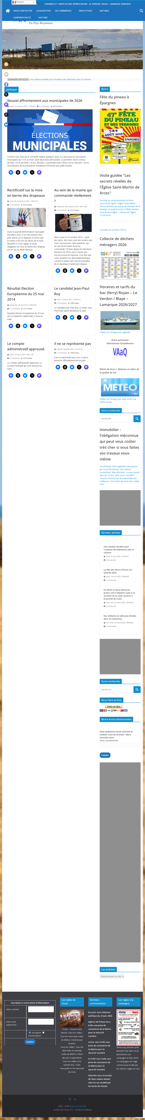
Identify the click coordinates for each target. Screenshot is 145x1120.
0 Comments (44, 106)
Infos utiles (85, 10)
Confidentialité (22, 17)
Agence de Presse (96, 1021)
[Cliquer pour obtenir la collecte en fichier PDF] (120, 252)
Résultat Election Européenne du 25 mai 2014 (25, 294)
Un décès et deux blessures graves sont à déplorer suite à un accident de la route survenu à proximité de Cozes (119, 571)
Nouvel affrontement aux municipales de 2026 (44, 100)
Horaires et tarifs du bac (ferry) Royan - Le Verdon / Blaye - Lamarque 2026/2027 (87, 4)
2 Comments (61, 353)
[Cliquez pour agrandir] (120, 110)
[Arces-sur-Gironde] (72, 30)
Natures (104, 10)
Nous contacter (22, 10)
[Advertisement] (119, 508)
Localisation (43, 10)
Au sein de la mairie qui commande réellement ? (73, 195)
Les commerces (63, 10)
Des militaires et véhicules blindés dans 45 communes (120, 594)
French (20, 2)
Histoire (43, 17)
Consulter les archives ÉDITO (113, 229)
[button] (38, 4)
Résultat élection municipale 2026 (120, 613)
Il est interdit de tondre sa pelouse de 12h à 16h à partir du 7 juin (59, 79)
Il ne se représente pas (72, 343)
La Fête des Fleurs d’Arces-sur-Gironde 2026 (118, 548)
